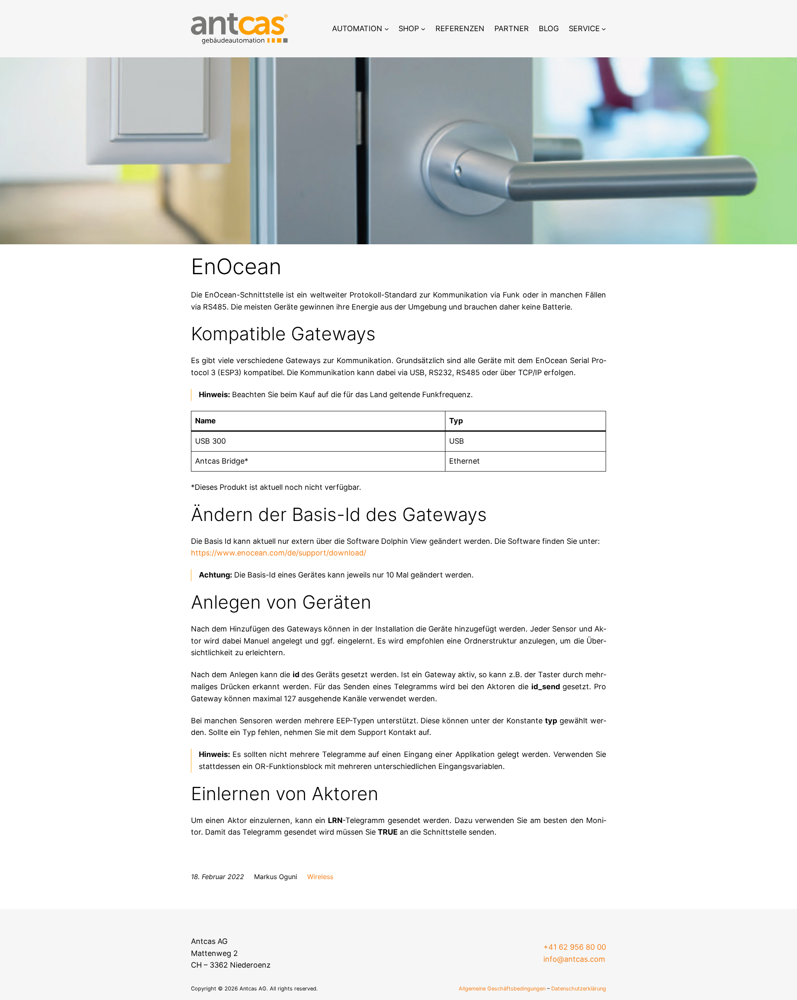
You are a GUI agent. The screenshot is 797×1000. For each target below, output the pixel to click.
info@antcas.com (574, 959)
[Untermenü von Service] (603, 29)
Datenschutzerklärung (578, 988)
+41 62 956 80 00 (574, 947)
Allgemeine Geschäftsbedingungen (502, 988)
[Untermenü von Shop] (423, 29)
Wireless (320, 876)
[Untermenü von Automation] (386, 29)
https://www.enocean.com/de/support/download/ (278, 552)
